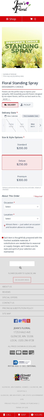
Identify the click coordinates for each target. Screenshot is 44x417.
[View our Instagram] (24, 322)
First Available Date (31, 116)
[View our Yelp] (28, 322)
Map (23, 414)
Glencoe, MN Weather (11, 395)
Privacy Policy (11, 403)
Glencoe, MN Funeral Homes (15, 387)
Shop (12, 19)
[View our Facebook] (16, 322)
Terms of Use (22, 407)
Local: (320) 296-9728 (22, 340)
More (5, 99)
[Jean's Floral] (22, 13)
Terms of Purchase (29, 403)
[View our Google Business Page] (20, 322)
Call (8, 414)
